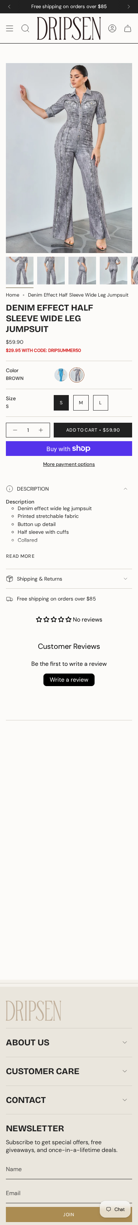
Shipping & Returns (39, 578)
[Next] (128, 6)
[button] (54, 619)
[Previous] (9, 6)
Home (12, 295)
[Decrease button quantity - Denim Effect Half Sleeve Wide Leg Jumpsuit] (15, 430)
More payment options (69, 464)
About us (27, 1042)
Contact (26, 1100)
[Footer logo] (33, 1011)
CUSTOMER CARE (42, 1071)
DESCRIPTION (33, 488)
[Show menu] (9, 28)
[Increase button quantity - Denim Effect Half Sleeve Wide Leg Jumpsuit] (41, 430)
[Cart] (127, 28)
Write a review (69, 680)
